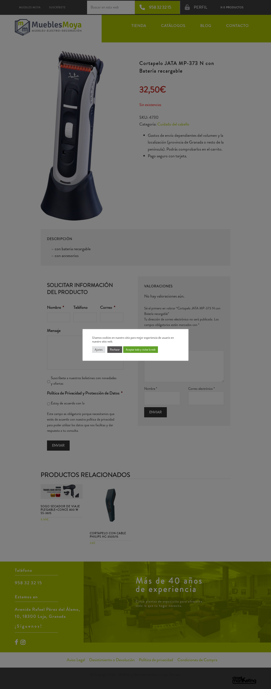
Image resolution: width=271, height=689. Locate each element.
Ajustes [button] (99, 350)
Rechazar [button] (115, 350)
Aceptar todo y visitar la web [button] (140, 350)
